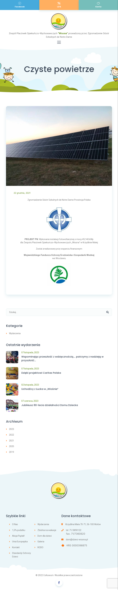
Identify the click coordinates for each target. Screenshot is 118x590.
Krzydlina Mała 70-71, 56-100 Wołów (83, 524)
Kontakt (16, 547)
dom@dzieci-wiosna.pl (77, 539)
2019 (11, 452)
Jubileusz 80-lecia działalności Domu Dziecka (49, 405)
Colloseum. (48, 575)
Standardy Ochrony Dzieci (21, 555)
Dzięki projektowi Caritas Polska (41, 373)
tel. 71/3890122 (73, 530)
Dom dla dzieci (44, 536)
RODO (40, 547)
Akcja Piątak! (18, 536)
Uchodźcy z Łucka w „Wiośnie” (39, 389)
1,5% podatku (18, 530)
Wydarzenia (15, 333)
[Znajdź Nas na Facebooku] (59, 582)
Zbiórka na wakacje (46, 530)
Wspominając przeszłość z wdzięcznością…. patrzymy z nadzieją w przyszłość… (62, 358)
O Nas (15, 524)
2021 (11, 440)
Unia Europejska (20, 541)
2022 (11, 435)
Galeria (40, 541)
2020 (11, 446)
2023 (11, 429)
